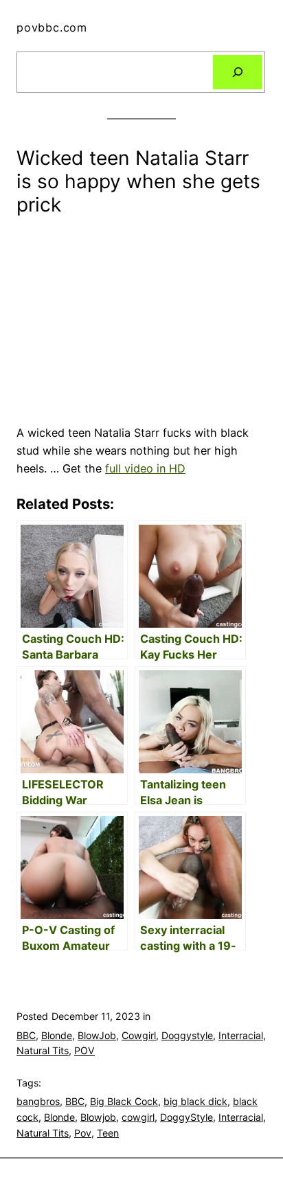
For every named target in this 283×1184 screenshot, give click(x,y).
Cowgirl (139, 1035)
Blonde (56, 1035)
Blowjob (98, 1117)
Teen (108, 1133)
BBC (26, 1035)
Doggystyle (187, 1035)
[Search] (237, 72)
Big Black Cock (124, 1101)
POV (84, 1050)
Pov (82, 1133)
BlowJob (97, 1035)
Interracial (240, 1035)
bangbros (38, 1101)
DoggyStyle (186, 1117)
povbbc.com (51, 27)
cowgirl (138, 1117)
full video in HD (145, 468)
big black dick (195, 1101)
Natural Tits (42, 1050)
